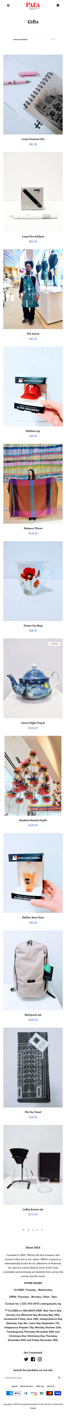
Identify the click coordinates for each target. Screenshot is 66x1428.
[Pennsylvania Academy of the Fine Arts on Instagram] (40, 1360)
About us (50, 1386)
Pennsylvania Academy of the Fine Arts (35, 1404)
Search (14, 1386)
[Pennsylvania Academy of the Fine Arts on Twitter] (26, 1360)
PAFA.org (40, 1386)
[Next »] (42, 1230)
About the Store (26, 1386)
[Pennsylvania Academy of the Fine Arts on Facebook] (33, 1360)
